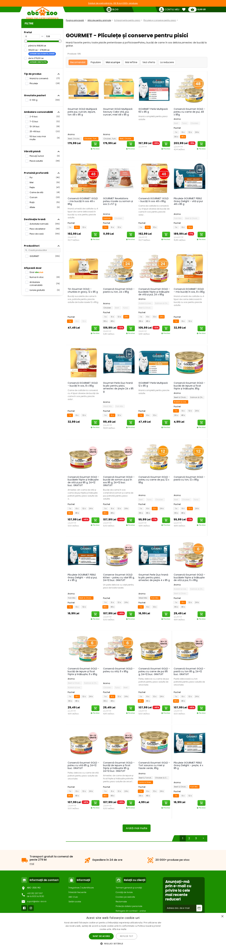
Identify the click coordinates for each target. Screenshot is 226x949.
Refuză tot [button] (126, 936)
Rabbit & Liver (145, 303)
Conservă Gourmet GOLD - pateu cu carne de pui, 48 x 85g (189, 111)
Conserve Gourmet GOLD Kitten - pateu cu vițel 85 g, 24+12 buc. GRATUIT (119, 577)
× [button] (222, 916)
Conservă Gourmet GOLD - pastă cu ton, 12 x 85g (189, 478)
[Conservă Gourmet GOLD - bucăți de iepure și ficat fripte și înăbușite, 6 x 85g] (83, 648)
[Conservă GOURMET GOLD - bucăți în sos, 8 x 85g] (83, 362)
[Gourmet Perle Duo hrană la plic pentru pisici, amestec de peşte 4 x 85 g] (154, 554)
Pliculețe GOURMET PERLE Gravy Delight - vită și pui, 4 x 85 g (82, 577)
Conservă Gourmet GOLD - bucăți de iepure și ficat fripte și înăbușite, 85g (189, 385)
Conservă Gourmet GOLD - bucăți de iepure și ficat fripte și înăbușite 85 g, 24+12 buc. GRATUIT (119, 767)
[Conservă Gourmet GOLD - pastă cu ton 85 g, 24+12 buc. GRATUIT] (189, 648)
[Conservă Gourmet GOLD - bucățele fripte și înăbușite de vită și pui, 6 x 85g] (189, 554)
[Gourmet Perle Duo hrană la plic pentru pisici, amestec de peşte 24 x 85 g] (118, 362)
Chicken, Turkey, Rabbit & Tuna (91, 138)
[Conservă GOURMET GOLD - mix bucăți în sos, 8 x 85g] (189, 268)
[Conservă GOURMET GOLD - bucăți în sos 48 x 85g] (154, 178)
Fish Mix (178, 218)
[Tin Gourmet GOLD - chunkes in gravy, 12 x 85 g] (83, 268)
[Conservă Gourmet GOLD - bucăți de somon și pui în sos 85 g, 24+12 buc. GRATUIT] (118, 456)
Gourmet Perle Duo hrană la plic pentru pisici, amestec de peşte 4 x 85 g (154, 577)
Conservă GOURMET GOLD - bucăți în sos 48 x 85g (153, 200)
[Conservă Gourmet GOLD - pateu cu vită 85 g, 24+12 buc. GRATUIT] (83, 742)
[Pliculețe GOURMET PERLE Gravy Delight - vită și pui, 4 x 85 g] (83, 554)
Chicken (195, 123)
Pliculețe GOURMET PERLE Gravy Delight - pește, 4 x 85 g (188, 765)
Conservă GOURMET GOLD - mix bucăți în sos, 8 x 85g (189, 290)
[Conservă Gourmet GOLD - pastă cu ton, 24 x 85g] (118, 268)
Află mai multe (119, 929)
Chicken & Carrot (162, 777)
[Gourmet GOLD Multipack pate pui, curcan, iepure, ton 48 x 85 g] (83, 88)
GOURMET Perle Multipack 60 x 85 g (153, 110)
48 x (183, 136)
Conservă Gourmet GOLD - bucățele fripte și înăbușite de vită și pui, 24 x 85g (154, 291)
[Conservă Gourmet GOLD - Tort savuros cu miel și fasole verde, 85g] (154, 742)
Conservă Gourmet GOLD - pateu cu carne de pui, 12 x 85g (154, 479)
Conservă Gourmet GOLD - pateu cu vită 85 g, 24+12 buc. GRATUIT (83, 765)
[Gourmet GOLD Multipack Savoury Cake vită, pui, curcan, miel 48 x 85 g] (118, 88)
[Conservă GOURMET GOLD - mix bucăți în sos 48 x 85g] (83, 178)
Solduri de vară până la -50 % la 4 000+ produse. (113, 3)
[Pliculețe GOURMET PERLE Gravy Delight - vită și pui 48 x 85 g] (189, 178)
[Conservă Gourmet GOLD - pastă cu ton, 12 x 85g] (189, 456)
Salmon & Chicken (162, 303)
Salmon (107, 218)
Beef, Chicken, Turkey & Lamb (75, 138)
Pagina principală (75, 20)
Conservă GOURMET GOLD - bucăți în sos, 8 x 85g (83, 384)
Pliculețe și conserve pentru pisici (159, 20)
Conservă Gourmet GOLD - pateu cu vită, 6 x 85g (119, 670)
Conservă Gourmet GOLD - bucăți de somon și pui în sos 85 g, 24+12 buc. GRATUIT (119, 481)
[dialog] (113, 931)
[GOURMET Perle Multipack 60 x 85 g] (154, 88)
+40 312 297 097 (35, 893)
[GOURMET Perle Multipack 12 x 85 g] (154, 362)
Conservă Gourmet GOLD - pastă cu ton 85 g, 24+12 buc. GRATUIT (189, 671)
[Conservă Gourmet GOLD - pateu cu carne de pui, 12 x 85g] (154, 456)
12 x (190, 132)
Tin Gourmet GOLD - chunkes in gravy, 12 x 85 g (83, 290)
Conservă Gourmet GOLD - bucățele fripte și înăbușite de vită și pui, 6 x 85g (189, 577)
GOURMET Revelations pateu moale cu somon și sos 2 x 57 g (118, 201)
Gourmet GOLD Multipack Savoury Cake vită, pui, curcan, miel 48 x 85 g (118, 111)
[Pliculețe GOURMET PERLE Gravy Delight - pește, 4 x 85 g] (189, 742)
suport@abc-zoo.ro (36, 901)
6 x (183, 132)
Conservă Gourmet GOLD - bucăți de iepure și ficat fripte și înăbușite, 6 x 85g (83, 671)
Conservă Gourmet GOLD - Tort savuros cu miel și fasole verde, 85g (154, 765)
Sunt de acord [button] (101, 936)
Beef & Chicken (192, 218)
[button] (113, 943)
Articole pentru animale (99, 20)
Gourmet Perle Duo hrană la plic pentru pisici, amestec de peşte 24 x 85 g (118, 387)
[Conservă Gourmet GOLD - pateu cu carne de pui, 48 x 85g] (189, 88)
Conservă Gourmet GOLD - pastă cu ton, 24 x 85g (119, 290)
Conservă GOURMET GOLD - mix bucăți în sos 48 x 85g (83, 201)
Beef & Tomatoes (146, 777)
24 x (197, 132)
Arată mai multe (136, 828)
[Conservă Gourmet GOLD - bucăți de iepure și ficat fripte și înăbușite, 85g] (189, 362)
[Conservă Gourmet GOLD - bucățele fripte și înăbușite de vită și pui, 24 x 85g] (154, 268)
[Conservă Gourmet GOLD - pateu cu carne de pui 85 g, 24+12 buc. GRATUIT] (154, 648)
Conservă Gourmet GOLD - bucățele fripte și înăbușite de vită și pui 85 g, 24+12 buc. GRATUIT (83, 481)
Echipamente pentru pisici (127, 20)
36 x (176, 136)
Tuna (185, 123)
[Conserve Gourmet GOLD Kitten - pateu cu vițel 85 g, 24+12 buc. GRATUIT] (118, 554)
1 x (176, 132)
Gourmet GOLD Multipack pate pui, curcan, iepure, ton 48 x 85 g (82, 111)
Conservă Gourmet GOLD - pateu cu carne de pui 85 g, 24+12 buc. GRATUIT (154, 671)
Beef (176, 123)
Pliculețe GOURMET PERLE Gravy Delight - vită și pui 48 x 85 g (188, 201)
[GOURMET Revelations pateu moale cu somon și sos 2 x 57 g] (118, 178)
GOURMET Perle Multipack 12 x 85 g (153, 384)
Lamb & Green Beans (146, 782)
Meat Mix (108, 406)
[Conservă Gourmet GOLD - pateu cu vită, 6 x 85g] (118, 648)
